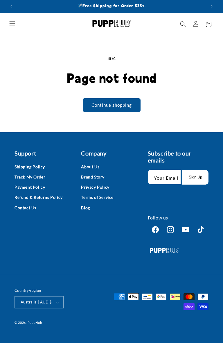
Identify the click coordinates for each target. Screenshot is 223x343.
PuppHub (35, 322)
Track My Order (30, 176)
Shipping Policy (30, 166)
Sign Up (195, 177)
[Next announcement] (211, 6)
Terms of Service (97, 197)
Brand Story (93, 176)
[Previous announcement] (11, 6)
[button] (12, 23)
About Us (90, 166)
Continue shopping (111, 105)
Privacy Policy (95, 187)
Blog (85, 207)
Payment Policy (30, 187)
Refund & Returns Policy (39, 197)
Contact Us (25, 207)
